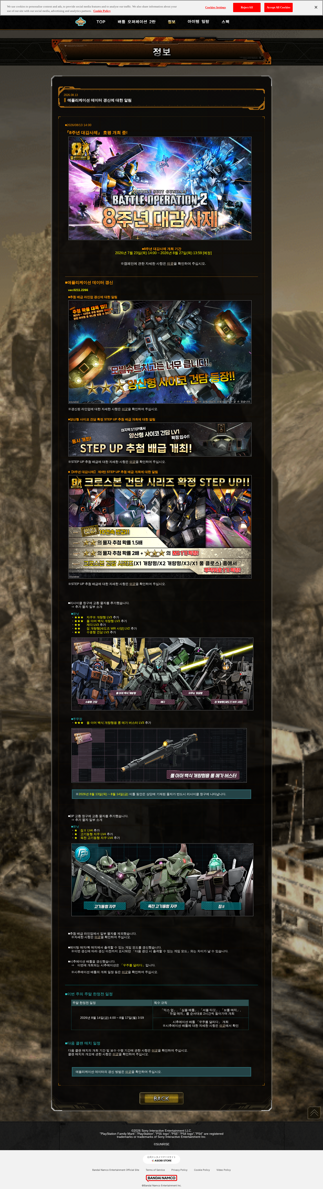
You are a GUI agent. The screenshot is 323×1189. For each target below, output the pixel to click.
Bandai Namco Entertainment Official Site (115, 1169)
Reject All (247, 7)
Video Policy (223, 1169)
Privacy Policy (179, 1169)
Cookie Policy (202, 1169)
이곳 (170, 263)
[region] (161, 8)
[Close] (316, 7)
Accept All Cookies (278, 7)
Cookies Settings (215, 7)
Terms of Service (155, 1169)
